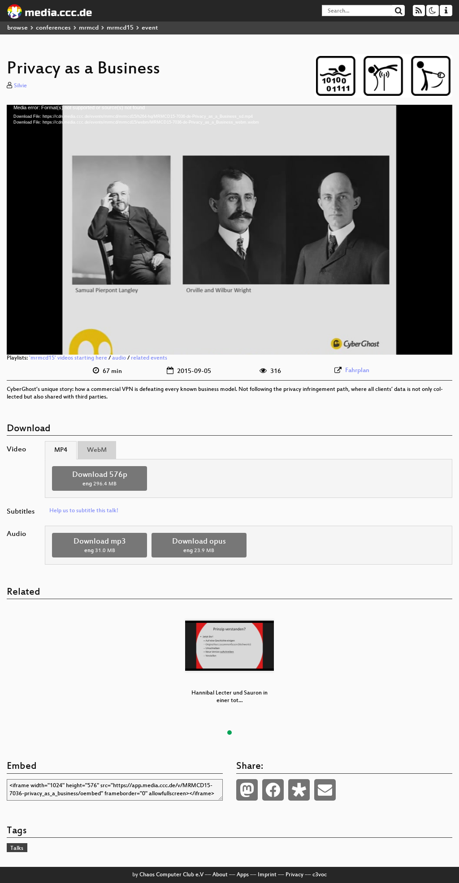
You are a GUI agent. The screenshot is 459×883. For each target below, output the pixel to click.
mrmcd (89, 28)
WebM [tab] (97, 450)
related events (149, 358)
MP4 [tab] (60, 450)
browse (17, 28)
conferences (53, 28)
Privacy (294, 875)
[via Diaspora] (299, 790)
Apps (243, 875)
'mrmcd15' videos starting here (68, 358)
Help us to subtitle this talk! (83, 511)
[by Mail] (325, 790)
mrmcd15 (120, 28)
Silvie (20, 86)
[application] (229, 230)
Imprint (267, 875)
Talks (16, 848)
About (220, 875)
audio (119, 358)
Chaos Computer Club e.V (171, 875)
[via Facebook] (273, 790)
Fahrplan (357, 370)
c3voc (319, 875)
